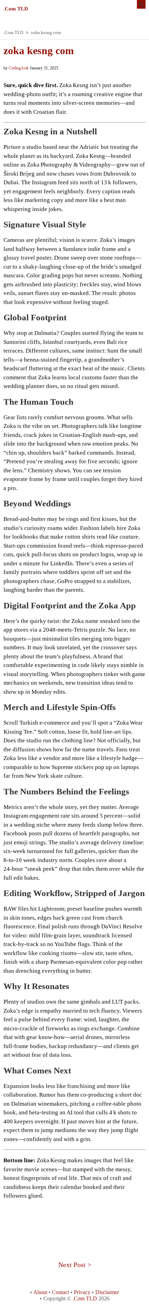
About (40, 1292)
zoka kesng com (38, 50)
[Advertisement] (74, 1221)
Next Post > (74, 1264)
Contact (60, 1292)
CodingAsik (19, 68)
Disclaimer (107, 1292)
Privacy (82, 1292)
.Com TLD (15, 8)
